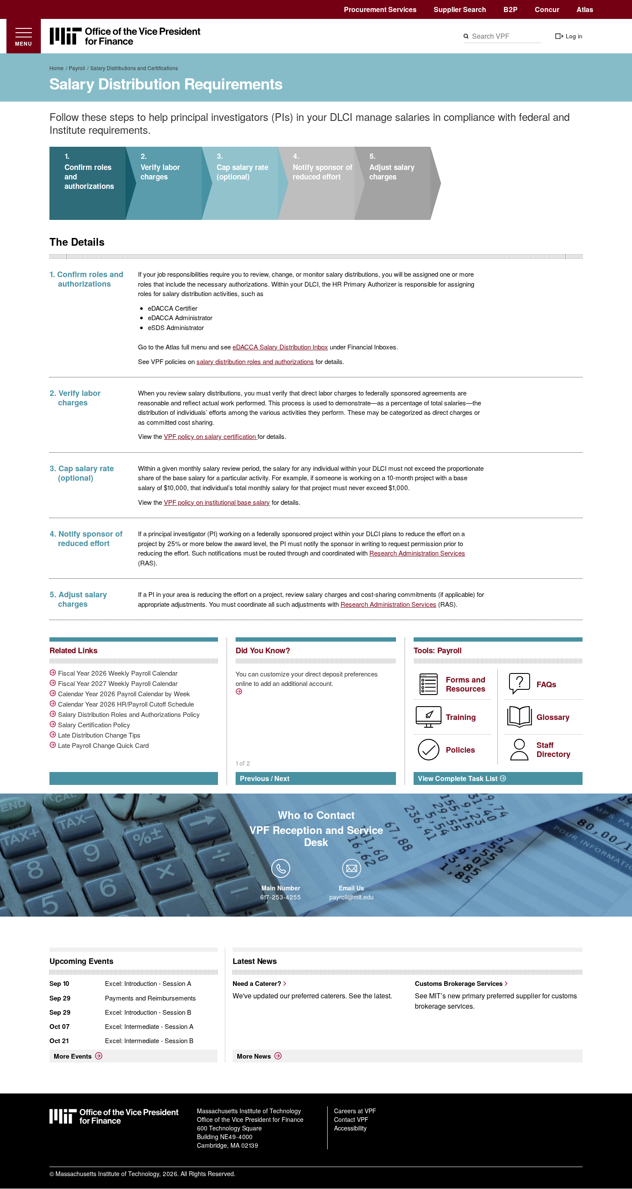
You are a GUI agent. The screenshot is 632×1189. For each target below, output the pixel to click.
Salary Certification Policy (94, 725)
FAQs (546, 684)
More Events (73, 1056)
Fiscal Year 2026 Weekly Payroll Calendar (118, 673)
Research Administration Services (417, 552)
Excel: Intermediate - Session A (149, 1026)
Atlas (585, 9)
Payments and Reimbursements (150, 997)
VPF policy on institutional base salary (217, 501)
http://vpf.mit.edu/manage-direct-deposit (240, 693)
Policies (460, 749)
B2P (510, 9)
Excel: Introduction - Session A (148, 983)
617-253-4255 (280, 897)
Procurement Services (380, 9)
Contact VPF (351, 1119)
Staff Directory (554, 749)
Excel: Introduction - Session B (148, 1011)
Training (461, 717)
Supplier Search (460, 9)
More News (254, 1056)
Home (56, 67)
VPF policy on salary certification (211, 436)
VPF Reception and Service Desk (316, 835)
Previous (254, 778)
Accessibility (350, 1128)
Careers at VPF (355, 1110)
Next (281, 778)
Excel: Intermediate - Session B (149, 1040)
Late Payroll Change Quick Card (103, 745)
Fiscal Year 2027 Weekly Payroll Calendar (118, 683)
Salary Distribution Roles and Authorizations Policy (129, 714)
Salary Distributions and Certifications (134, 67)
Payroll (77, 67)
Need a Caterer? (257, 983)
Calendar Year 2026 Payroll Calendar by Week (124, 694)
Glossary (553, 717)
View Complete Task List (457, 778)
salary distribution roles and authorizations (255, 361)
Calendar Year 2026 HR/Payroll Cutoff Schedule (126, 704)
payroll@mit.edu (351, 897)
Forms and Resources (465, 684)
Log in (574, 36)
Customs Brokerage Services (459, 983)
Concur (547, 9)
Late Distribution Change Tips (99, 735)
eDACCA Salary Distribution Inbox (280, 346)
